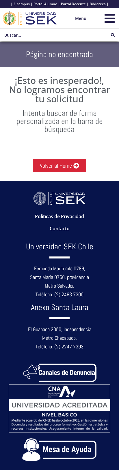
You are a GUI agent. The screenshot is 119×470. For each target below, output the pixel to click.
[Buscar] (113, 35)
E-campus (22, 3)
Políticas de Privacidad (59, 216)
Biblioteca (98, 3)
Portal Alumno (45, 3)
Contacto (60, 228)
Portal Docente (73, 3)
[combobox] (53, 35)
